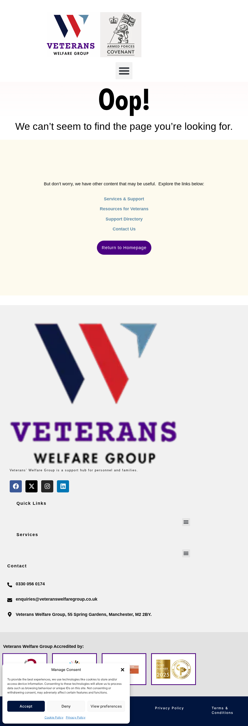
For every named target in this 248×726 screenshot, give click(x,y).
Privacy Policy (75, 717)
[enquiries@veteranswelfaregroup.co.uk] (9, 600)
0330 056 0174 (30, 583)
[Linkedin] (63, 486)
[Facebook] (16, 486)
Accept (26, 706)
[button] (122, 669)
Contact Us (124, 229)
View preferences (106, 706)
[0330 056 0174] (9, 584)
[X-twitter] (31, 486)
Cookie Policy (54, 717)
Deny (66, 706)
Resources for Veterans (124, 208)
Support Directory (124, 219)
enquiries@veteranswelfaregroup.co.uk (56, 599)
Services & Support (124, 198)
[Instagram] (47, 486)
